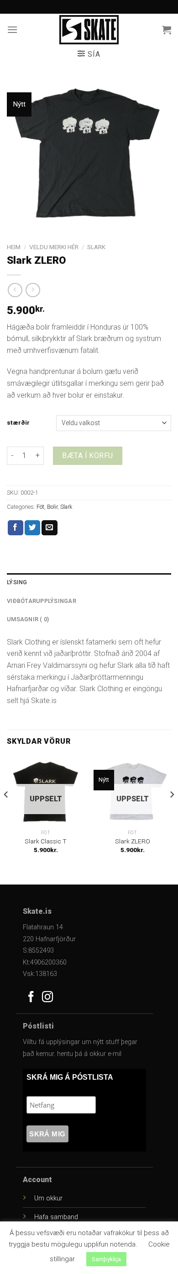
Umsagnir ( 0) (28, 619)
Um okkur (48, 1198)
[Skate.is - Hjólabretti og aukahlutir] (89, 29)
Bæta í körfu (87, 455)
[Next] (171, 812)
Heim (14, 247)
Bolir (52, 506)
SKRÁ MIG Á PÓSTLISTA (69, 1077)
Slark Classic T (46, 841)
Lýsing (17, 582)
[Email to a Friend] (49, 528)
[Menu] (12, 29)
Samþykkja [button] (106, 1259)
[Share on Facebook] (15, 528)
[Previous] (6, 812)
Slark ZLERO (132, 841)
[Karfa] (166, 30)
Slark (96, 247)
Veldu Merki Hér (54, 247)
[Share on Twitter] (32, 528)
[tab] (89, 582)
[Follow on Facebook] (31, 997)
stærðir (18, 422)
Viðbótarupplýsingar (41, 600)
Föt (40, 506)
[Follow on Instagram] (47, 997)
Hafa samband (56, 1217)
